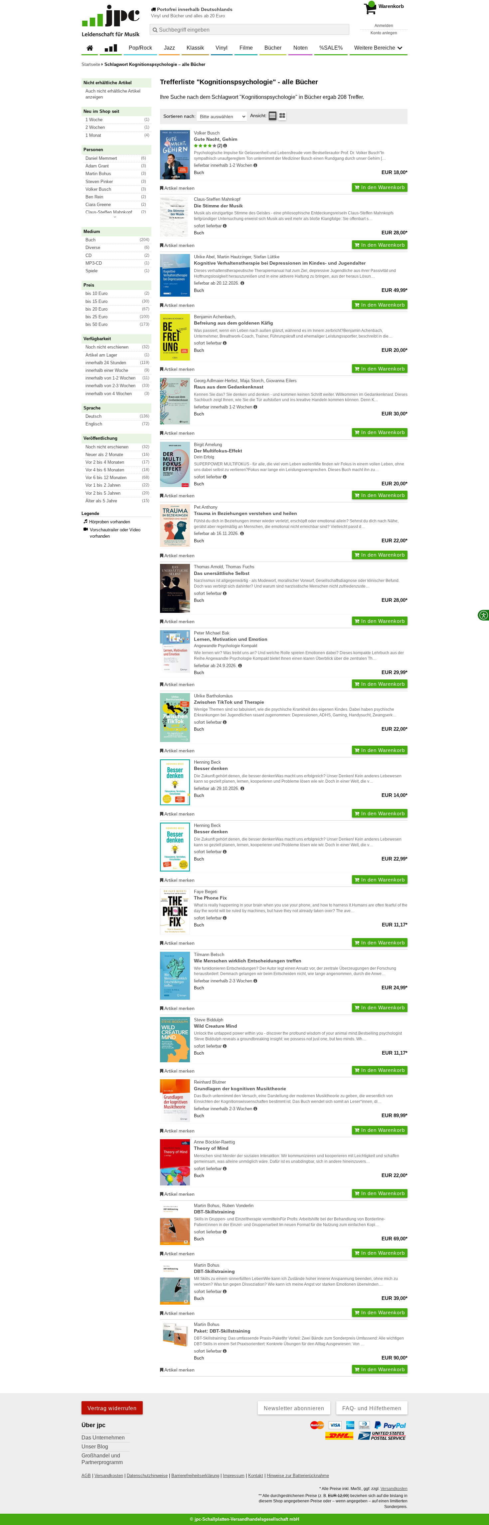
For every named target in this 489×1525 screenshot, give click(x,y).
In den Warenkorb (382, 187)
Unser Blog (95, 1446)
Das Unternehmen (103, 1437)
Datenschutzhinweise (147, 1475)
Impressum (233, 1475)
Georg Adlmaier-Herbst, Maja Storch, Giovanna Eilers (245, 383)
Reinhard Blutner (240, 1085)
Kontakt (255, 1475)
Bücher (272, 48)
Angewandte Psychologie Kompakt (225, 645)
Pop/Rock (140, 48)
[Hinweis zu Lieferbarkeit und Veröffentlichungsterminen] (255, 165)
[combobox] (249, 29)
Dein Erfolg (204, 457)
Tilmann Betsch (247, 957)
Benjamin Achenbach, (233, 320)
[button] (119, 94)
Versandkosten (108, 1475)
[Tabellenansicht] (272, 116)
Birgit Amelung (218, 447)
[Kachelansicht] (282, 116)
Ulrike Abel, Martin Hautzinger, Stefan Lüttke (280, 260)
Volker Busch (216, 136)
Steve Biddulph (215, 1023)
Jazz (169, 48)
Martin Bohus (214, 1268)
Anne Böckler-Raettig (214, 1145)
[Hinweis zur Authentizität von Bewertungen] (225, 146)
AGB (86, 1475)
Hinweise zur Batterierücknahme (298, 1475)
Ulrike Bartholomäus (229, 699)
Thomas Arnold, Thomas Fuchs (224, 570)
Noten (300, 48)
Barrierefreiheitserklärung (195, 1475)
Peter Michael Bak (230, 636)
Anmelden (384, 25)
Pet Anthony (245, 510)
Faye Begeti (210, 894)
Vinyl (222, 48)
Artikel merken (179, 188)
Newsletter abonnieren (294, 1408)
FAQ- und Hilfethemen (372, 1408)
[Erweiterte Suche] (343, 29)
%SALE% (331, 48)
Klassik (195, 48)
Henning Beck (211, 765)
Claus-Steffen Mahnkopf (218, 202)
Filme (246, 48)
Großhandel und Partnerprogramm (102, 1459)
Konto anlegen (384, 33)
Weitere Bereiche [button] (374, 48)
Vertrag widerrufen (112, 1408)
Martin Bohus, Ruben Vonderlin (223, 1208)
